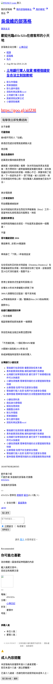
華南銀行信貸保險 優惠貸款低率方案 (24, 368)
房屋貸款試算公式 (15, 98)
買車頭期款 (12, 85)
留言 (26, 495)
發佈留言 (5, 530)
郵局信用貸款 (13, 406)
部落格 (10, 56)
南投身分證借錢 (14, 403)
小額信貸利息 (13, 399)
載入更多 (5, 513)
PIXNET (13, 643)
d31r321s (5, 480)
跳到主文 (5, 29)
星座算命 (22, 503)
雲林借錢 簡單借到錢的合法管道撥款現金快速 (29, 394)
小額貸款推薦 (13, 102)
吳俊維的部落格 (16, 21)
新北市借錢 (12, 82)
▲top (3, 507)
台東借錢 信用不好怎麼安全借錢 (22, 387)
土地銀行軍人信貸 (15, 95)
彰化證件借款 (13, 88)
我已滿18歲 (6, 679)
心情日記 (23, 47)
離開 (15, 679)
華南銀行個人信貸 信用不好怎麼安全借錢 (26, 391)
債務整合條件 (13, 409)
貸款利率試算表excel (16, 92)
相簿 (9, 52)
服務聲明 (29, 646)
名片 (9, 59)
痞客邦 (20, 495)
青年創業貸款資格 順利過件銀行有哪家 (25, 371)
